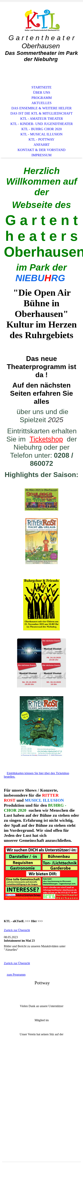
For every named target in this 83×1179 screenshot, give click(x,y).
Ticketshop (46, 439)
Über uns (41, 92)
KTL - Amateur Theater (41, 119)
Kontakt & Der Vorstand (41, 150)
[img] (41, 21)
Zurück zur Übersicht (17, 930)
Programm (41, 98)
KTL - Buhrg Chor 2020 (41, 129)
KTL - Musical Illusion (41, 134)
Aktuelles (41, 103)
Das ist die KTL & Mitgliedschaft (41, 113)
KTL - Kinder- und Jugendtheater (41, 124)
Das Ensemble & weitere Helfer (41, 108)
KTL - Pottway (41, 139)
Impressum (41, 155)
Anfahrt (42, 145)
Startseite (41, 87)
